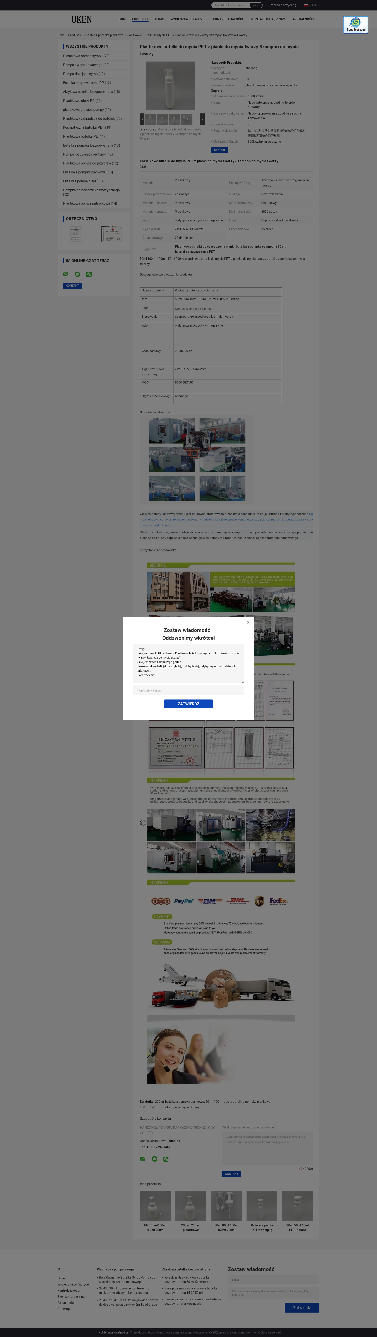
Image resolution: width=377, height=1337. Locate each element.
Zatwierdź (188, 703)
